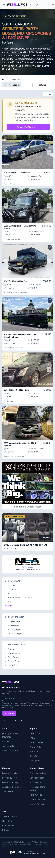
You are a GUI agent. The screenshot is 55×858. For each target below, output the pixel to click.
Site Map (34, 751)
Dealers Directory (10, 782)
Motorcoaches (13, 653)
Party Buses (12, 657)
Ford (8, 601)
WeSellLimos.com (24, 842)
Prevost (10, 585)
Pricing (5, 830)
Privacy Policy (36, 747)
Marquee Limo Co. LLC (12, 239)
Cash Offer (7, 821)
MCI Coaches (36, 782)
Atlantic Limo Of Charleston (14, 456)
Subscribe (9, 713)
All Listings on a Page (11, 786)
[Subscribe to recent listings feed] (21, 720)
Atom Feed (35, 756)
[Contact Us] (16, 720)
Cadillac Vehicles (37, 799)
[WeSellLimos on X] (4, 720)
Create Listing (8, 825)
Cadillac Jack (9, 401)
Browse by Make (10, 773)
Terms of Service (37, 742)
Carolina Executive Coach (13, 348)
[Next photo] (49, 152)
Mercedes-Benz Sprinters (18, 597)
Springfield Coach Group (27, 506)
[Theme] (36, 4)
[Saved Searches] (47, 4)
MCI (8, 593)
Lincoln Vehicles (37, 804)
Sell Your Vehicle (9, 816)
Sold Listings (8, 791)
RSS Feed (34, 760)
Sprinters (10, 649)
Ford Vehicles (36, 794)
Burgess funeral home (12, 184)
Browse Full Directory (27, 127)
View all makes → (11, 606)
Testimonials (8, 746)
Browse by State (9, 777)
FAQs (32, 738)
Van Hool (10, 589)
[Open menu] (3, 4)
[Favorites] (42, 4)
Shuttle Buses (12, 661)
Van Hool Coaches (38, 777)
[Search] (31, 4)
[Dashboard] (52, 4)
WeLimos (17, 4)
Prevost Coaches (38, 773)
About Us (6, 741)
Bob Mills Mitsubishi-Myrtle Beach (16, 292)
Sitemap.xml (7, 846)
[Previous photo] (6, 152)
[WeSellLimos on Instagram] (10, 720)
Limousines (11, 665)
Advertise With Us (10, 750)
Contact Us (35, 733)
